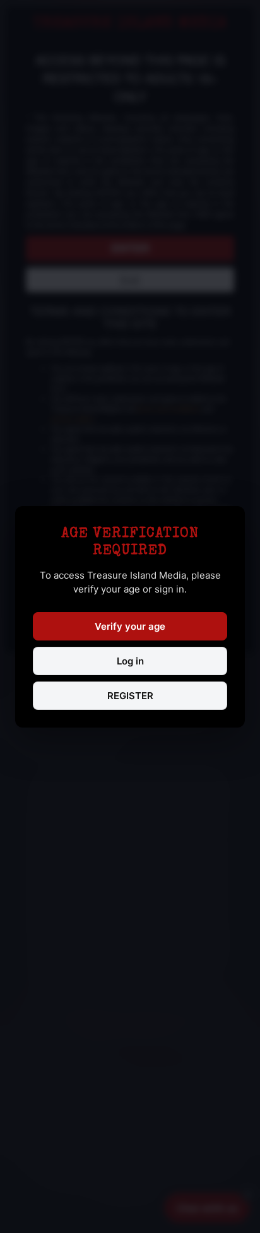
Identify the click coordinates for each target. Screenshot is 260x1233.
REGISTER (130, 696)
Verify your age (130, 626)
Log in (130, 661)
